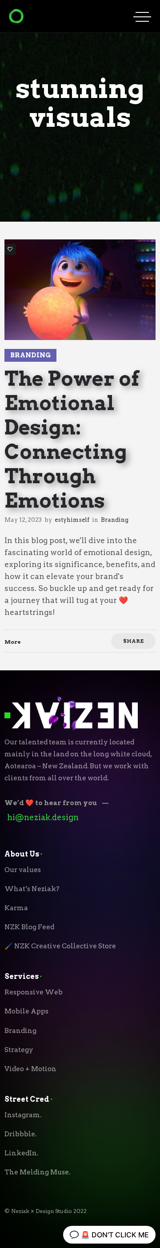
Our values (22, 870)
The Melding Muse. (37, 1172)
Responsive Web (33, 992)
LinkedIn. (21, 1153)
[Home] (16, 20)
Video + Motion (30, 1069)
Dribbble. (20, 1134)
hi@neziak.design (43, 817)
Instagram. (22, 1115)
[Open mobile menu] (142, 16)
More (12, 641)
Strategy (18, 1050)
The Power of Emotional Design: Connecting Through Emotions (71, 440)
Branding (20, 1031)
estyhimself (72, 519)
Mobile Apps (26, 1011)
